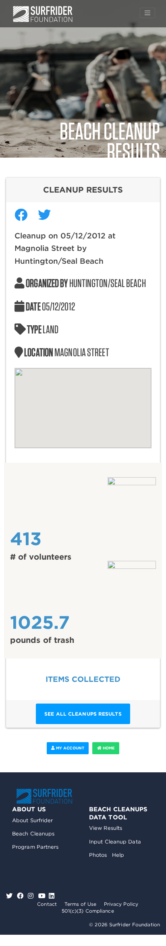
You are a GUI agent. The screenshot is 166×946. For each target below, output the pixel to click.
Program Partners (35, 847)
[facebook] (21, 896)
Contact (47, 904)
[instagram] (31, 896)
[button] (83, 403)
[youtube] (42, 896)
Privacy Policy (121, 904)
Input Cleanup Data (115, 841)
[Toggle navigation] (147, 13)
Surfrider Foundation (44, 796)
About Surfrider (32, 820)
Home (108, 748)
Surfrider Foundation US (43, 14)
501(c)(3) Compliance (88, 911)
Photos (98, 855)
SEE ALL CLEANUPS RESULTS (82, 714)
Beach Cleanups (33, 833)
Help (118, 855)
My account (69, 748)
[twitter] (10, 896)
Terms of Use (80, 904)
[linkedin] (51, 896)
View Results (105, 828)
